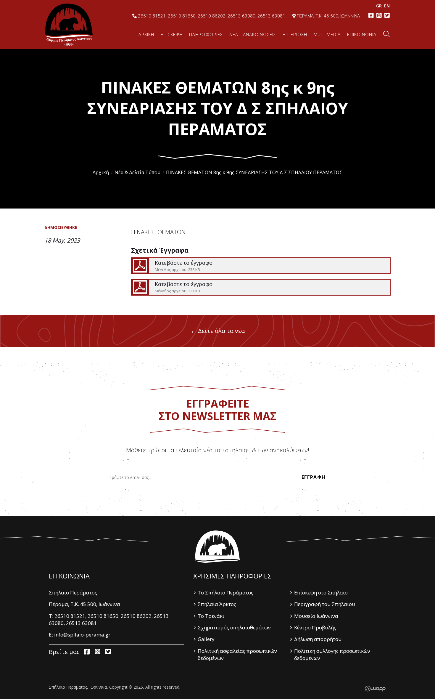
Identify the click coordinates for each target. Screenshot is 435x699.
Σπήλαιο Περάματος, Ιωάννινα (69, 24)
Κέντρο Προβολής (315, 627)
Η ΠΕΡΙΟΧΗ (295, 34)
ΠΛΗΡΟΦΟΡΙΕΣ (206, 34)
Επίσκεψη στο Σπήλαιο (321, 592)
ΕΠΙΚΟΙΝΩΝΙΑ (361, 34)
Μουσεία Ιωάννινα (316, 616)
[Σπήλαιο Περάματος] (217, 546)
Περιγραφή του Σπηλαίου (324, 604)
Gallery (206, 639)
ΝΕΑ (252, 34)
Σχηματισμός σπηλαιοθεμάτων (234, 627)
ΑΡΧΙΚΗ (146, 34)
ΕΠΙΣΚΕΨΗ (172, 34)
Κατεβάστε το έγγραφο (260, 265)
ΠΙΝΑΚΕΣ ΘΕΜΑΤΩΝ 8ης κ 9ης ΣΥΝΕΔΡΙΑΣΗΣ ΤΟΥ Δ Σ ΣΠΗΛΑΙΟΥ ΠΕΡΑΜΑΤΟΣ (254, 172)
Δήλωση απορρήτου (317, 639)
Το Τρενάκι (211, 616)
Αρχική (101, 172)
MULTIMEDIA (327, 34)
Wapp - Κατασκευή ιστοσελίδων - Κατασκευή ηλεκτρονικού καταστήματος (375, 689)
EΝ (387, 6)
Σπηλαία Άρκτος (217, 604)
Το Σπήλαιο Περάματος (225, 592)
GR (379, 6)
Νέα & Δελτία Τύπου (137, 172)
